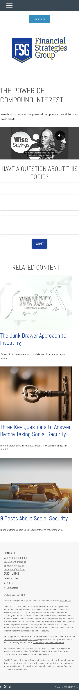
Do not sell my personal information (48, 642)
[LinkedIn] (10, 687)
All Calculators (11, 587)
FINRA (31, 651)
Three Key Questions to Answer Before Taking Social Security (35, 430)
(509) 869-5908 (19, 558)
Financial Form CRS (16, 595)
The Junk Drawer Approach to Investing (33, 339)
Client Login (40, 19)
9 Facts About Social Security (34, 518)
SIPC (36, 651)
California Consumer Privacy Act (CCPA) (21, 639)
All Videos (9, 583)
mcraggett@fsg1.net (14, 569)
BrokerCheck (65, 600)
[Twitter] (5, 687)
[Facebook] (0, 687)
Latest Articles (11, 578)
